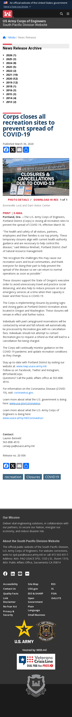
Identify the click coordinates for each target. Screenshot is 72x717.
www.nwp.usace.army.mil (31, 366)
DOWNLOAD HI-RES (46, 199)
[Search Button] (60, 14)
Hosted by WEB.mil (35, 650)
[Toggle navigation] (66, 14)
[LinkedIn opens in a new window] (13, 573)
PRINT (7, 213)
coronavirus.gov (23, 392)
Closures (33, 477)
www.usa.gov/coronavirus (24, 403)
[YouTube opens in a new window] (20, 573)
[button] (18, 7)
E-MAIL (18, 213)
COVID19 (52, 477)
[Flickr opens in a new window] (27, 573)
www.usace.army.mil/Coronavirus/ (23, 418)
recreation (13, 477)
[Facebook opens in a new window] (5, 573)
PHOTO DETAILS (18, 199)
